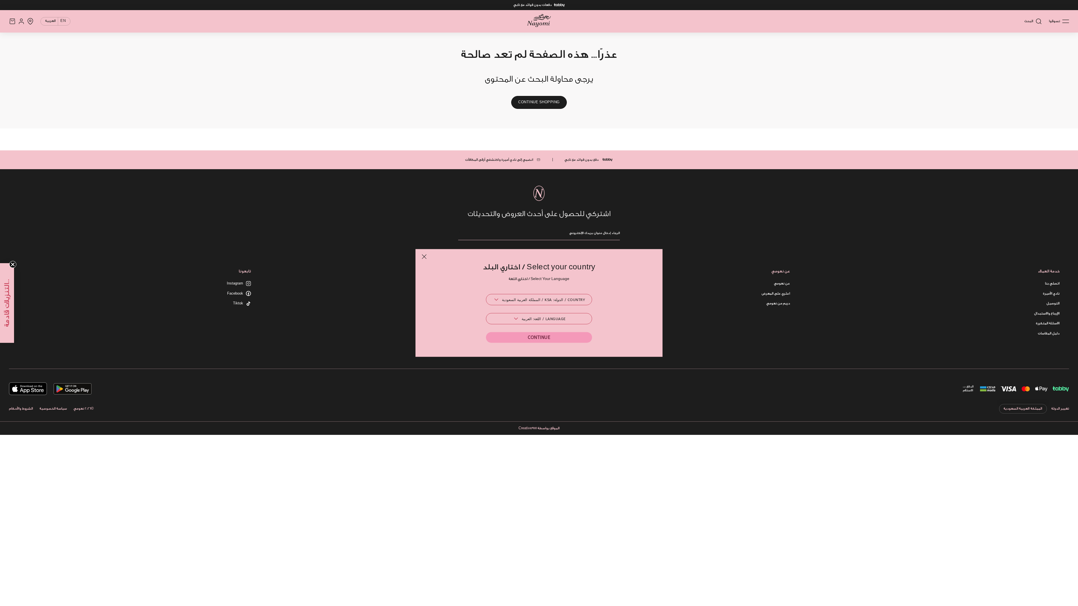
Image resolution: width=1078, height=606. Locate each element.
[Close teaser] (12, 264)
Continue (539, 337)
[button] (7, 303)
